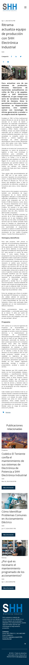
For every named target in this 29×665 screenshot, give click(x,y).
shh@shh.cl (9, 635)
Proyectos (5, 450)
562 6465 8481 (21, 633)
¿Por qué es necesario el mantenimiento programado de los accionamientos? (13, 568)
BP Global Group (22, 657)
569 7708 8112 (11, 633)
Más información (8, 488)
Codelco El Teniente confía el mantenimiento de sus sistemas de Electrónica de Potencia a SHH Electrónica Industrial (14, 464)
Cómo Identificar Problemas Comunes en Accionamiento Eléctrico (14, 517)
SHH (3, 52)
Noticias (8, 412)
